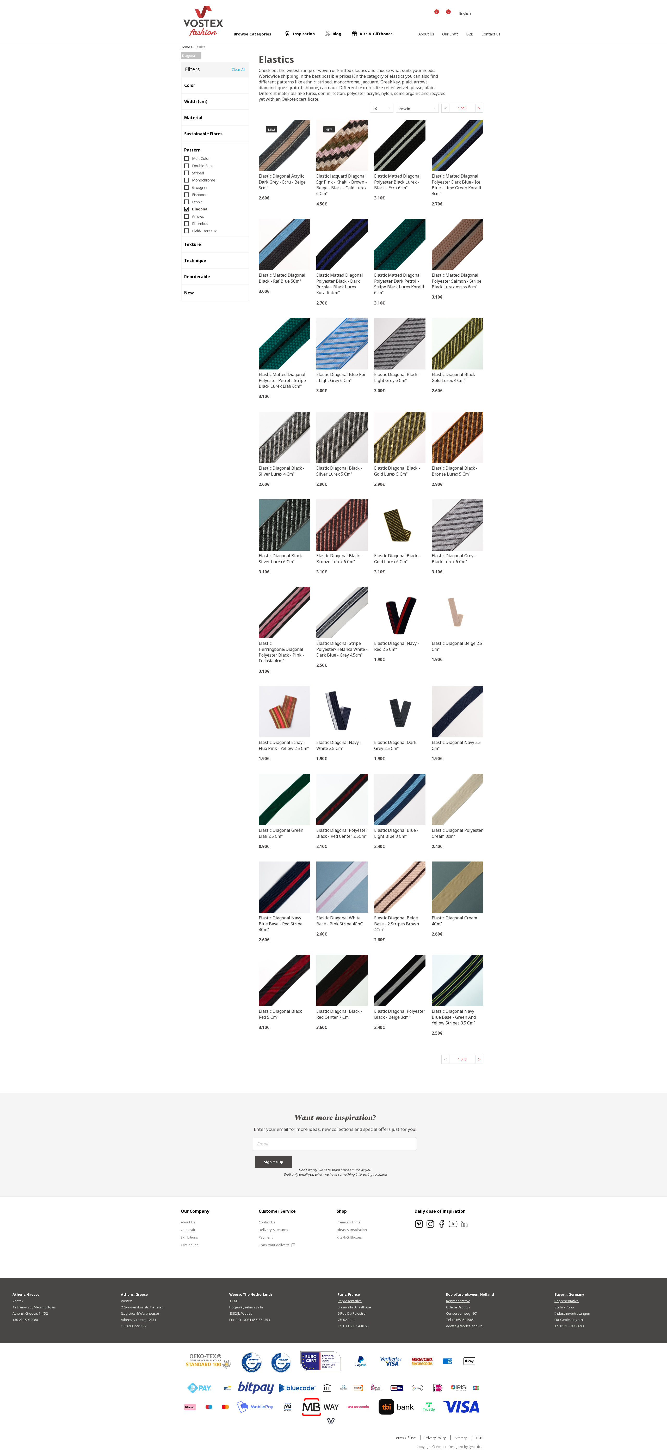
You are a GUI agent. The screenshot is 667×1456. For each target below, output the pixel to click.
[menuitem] (426, 34)
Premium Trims (348, 1222)
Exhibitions (189, 1237)
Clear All (238, 69)
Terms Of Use (405, 1437)
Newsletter (335, 1146)
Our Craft (188, 1229)
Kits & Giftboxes (349, 1237)
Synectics (475, 1447)
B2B (479, 1437)
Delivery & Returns (273, 1229)
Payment (266, 1237)
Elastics (199, 47)
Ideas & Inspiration (352, 1229)
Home (185, 47)
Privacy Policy (436, 1437)
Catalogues (190, 1244)
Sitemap (461, 1437)
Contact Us (267, 1222)
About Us (188, 1222)
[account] (423, 13)
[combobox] (465, 13)
